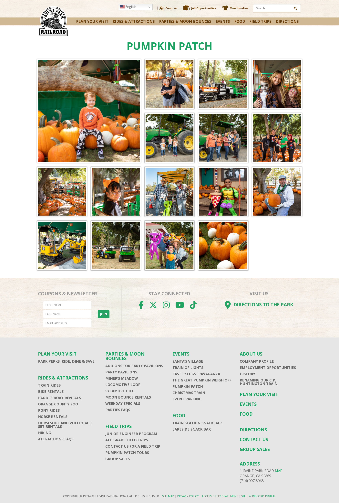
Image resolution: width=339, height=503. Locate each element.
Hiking (44, 432)
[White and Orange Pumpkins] (223, 245)
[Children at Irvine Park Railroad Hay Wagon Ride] (169, 138)
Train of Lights (187, 367)
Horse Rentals (52, 416)
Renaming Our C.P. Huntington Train (258, 382)
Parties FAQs (117, 409)
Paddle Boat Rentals (59, 397)
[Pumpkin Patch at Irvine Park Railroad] (62, 192)
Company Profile (257, 361)
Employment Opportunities (268, 367)
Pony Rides (49, 410)
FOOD (239, 21)
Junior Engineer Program (131, 433)
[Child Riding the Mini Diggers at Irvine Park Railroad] (62, 245)
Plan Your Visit (92, 21)
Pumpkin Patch (187, 386)
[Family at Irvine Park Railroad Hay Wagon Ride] (223, 138)
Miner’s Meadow (121, 378)
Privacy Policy (188, 496)
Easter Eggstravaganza (196, 373)
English (130, 7)
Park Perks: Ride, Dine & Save (66, 361)
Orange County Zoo (58, 404)
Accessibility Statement (220, 496)
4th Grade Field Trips (126, 440)
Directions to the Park (263, 304)
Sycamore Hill (119, 391)
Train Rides (49, 385)
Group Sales (117, 458)
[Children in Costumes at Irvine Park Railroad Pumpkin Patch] (223, 192)
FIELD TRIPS (260, 21)
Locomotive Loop (122, 384)
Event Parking (186, 399)
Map (278, 470)
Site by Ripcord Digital (258, 496)
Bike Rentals (51, 391)
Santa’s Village (187, 361)
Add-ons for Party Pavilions (134, 365)
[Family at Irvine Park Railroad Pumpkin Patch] (277, 138)
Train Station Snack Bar (197, 423)
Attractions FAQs (55, 439)
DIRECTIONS (287, 21)
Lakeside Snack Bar (191, 429)
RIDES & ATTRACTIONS (134, 21)
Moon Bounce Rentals (128, 397)
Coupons (171, 8)
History (247, 373)
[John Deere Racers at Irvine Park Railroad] (115, 245)
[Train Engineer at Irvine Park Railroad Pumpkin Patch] (277, 192)
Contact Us (254, 439)
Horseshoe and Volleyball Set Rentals (65, 425)
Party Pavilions (121, 372)
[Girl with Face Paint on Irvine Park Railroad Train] (115, 192)
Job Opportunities (203, 8)
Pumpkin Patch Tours (127, 452)
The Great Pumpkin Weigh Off (201, 380)
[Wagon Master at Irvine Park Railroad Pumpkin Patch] (169, 192)
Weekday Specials (122, 403)
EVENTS (223, 21)
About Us (251, 354)
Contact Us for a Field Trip (132, 446)
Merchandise (239, 8)
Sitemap (168, 496)
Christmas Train (188, 392)
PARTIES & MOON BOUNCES (185, 21)
